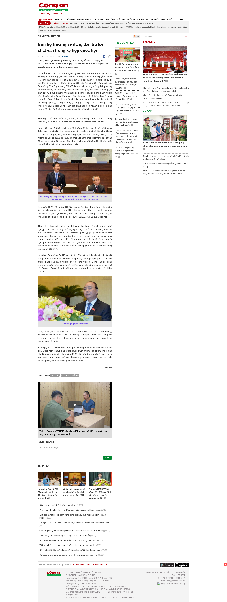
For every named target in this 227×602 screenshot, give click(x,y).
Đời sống (110, 19)
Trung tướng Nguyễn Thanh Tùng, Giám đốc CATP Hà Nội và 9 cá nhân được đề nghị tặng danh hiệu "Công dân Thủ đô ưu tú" (127, 136)
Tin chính (47, 19)
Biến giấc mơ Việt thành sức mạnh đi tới (57, 505)
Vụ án (56, 19)
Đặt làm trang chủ (51, 565)
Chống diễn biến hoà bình (113, 23)
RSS (137, 36)
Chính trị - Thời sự (60, 23)
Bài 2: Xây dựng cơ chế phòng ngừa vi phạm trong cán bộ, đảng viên (126, 96)
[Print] (109, 56)
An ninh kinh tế (84, 19)
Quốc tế (131, 19)
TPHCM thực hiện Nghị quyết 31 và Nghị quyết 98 (59, 27)
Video (180, 19)
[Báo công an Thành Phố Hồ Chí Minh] (53, 7)
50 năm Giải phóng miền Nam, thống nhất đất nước (102, 27)
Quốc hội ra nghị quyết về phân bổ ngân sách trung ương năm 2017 (74, 492)
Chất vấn (65, 375)
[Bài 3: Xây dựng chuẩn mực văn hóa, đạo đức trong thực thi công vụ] (127, 54)
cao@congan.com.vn (176, 581)
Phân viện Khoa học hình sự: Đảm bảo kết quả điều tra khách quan (69, 510)
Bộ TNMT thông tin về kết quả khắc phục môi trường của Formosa (69, 540)
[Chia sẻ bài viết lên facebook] (104, 56)
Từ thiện (155, 19)
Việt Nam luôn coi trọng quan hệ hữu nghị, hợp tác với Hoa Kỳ (67, 545)
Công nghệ (166, 19)
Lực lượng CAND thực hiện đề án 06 (85, 23)
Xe (175, 19)
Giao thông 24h (68, 19)
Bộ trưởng (55, 375)
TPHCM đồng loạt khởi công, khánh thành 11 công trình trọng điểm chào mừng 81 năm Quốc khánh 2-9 (165, 77)
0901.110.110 (101, 565)
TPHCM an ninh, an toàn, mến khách (140, 27)
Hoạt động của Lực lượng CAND (52, 31)
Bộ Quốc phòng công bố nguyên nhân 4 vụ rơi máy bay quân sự (68, 555)
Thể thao (121, 19)
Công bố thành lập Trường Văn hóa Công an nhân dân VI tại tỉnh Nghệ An (126, 122)
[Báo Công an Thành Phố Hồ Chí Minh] (40, 19)
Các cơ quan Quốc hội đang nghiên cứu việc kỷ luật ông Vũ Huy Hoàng (71, 530)
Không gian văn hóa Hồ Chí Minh (139, 23)
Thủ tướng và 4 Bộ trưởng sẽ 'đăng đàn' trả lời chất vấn (64, 535)
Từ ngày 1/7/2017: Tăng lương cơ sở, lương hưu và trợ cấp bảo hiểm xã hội (74, 523)
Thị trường (98, 19)
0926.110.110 (88, 565)
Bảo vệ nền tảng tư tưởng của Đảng (172, 27)
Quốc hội (75, 375)
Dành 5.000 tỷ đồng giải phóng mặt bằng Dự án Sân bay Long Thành (70, 550)
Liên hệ (67, 565)
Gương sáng (143, 19)
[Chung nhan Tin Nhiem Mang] (171, 584)
